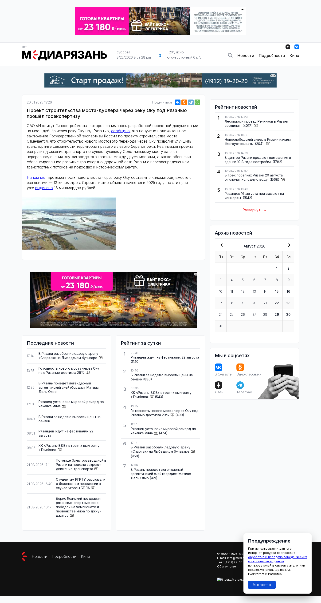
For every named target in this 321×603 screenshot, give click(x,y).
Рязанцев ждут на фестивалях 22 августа (165, 357)
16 (288, 291)
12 (242, 291)
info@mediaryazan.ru (242, 558)
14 (265, 291)
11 (232, 291)
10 (220, 291)
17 (220, 303)
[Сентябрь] (288, 245)
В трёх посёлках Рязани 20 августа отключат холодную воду (254, 177)
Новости (245, 55)
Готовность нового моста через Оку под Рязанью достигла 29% (69, 370)
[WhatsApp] (197, 102)
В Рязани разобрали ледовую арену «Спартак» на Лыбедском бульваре (68, 355)
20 (254, 303)
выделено (44, 187)
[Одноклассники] (184, 102)
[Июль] (220, 245)
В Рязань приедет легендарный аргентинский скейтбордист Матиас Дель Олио (69, 387)
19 (242, 303)
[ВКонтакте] (177, 102)
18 (231, 303)
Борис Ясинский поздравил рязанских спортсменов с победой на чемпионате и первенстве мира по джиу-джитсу (78, 506)
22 (277, 303)
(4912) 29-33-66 (236, 562)
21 (265, 303)
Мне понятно (262, 585)
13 (254, 291)
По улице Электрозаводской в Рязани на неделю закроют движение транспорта (81, 464)
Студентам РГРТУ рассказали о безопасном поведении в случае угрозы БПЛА (80, 483)
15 (276, 291)
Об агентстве (226, 566)
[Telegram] (191, 102)
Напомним (36, 177)
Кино (294, 55)
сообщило (120, 130)
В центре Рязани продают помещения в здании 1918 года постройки (258, 160)
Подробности (272, 55)
